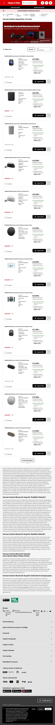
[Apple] (7, 691)
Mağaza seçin (8, 49)
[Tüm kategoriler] (4, 3)
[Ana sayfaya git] (13, 3)
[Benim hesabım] (42, 3)
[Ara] (23, 3)
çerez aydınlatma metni (22, 720)
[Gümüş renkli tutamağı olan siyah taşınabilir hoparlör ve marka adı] (11, 163)
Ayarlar (41, 709)
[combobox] (31, 3)
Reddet (34, 709)
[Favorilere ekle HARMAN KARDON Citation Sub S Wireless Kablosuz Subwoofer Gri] (48, 149)
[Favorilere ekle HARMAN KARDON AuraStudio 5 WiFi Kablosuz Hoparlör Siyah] (48, 81)
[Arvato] (24, 672)
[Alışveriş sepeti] (50, 3)
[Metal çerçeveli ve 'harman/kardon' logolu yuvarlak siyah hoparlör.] (11, 231)
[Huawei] (27, 691)
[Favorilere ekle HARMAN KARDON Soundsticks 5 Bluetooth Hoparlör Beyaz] (48, 284)
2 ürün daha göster (27, 460)
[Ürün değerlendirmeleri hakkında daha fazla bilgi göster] (12, 77)
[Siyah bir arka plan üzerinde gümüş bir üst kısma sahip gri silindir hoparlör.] (11, 130)
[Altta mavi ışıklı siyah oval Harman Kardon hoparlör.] (11, 366)
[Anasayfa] (4, 15)
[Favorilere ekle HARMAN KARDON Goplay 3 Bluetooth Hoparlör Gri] (48, 217)
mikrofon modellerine (23, 587)
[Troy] (24, 682)
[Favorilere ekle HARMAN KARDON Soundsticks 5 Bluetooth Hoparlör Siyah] (48, 318)
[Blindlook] (6, 600)
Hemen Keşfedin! (45, 40)
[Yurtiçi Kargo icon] (17, 672)
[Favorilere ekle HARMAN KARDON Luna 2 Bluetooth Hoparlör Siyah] (48, 386)
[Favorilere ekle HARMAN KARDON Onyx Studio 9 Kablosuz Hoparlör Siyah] (48, 250)
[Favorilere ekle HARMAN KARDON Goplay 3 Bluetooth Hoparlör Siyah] (48, 183)
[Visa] (5, 682)
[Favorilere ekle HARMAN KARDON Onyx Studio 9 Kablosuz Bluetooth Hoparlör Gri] (48, 419)
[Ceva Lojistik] (5, 672)
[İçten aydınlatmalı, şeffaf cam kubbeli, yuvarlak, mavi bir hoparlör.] (11, 62)
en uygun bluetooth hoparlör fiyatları (24, 475)
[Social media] (42, 611)
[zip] (30, 682)
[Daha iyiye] (14, 600)
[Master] (11, 682)
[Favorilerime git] (46, 3)
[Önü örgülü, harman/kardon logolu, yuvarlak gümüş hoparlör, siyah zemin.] (11, 400)
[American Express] (17, 682)
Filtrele (31, 49)
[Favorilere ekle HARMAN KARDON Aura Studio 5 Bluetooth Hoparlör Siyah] (48, 352)
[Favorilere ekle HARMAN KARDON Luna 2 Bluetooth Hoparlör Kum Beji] (48, 453)
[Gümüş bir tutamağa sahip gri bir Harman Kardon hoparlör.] (11, 197)
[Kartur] (11, 672)
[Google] (17, 691)
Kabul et (48, 709)
